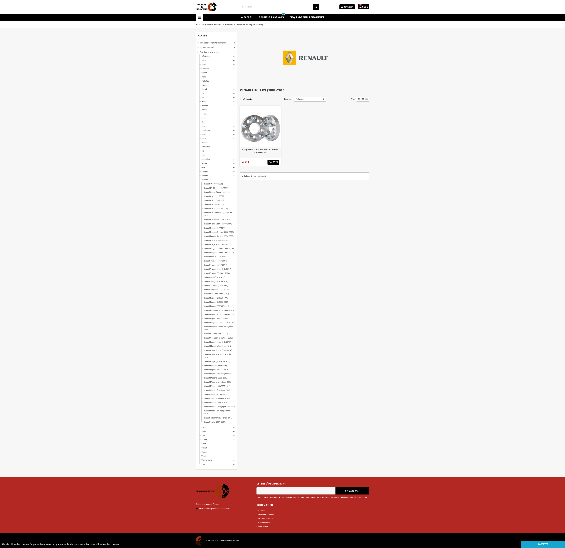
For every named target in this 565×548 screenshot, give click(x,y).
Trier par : (288, 99)
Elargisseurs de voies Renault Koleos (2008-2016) (260, 151)
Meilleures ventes (265, 518)
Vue (353, 99)
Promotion (262, 510)
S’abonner (353, 490)
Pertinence (299, 99)
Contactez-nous (264, 523)
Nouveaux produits (266, 514)
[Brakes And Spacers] (207, 7)
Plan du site (263, 527)
